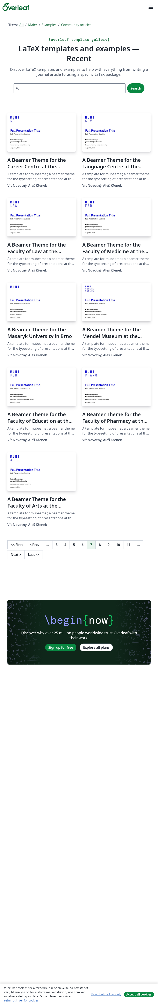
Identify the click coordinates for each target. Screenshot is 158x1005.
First (17, 544)
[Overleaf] (15, 7)
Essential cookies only (106, 994)
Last (33, 554)
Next (16, 554)
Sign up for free (60, 647)
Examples (49, 24)
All (21, 24)
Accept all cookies (138, 994)
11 (128, 544)
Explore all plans (96, 647)
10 (118, 544)
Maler (32, 24)
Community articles (76, 24)
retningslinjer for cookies (21, 1000)
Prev (35, 544)
